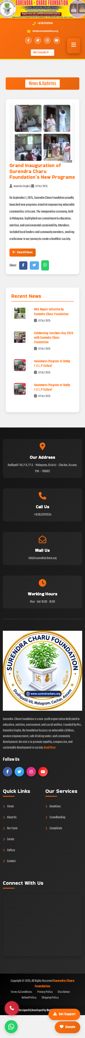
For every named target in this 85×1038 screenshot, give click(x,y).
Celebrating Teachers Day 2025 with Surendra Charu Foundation (53, 338)
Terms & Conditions (21, 991)
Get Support (67, 1014)
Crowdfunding (57, 817)
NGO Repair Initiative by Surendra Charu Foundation (51, 312)
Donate (70, 1027)
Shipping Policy (50, 997)
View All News (25, 252)
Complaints (56, 828)
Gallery (11, 850)
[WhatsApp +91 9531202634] (11, 1026)
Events (10, 839)
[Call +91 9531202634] (12, 1008)
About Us (12, 817)
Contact (11, 861)
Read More (50, 747)
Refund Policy (29, 997)
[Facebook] (28, 40)
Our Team (12, 828)
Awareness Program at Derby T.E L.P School (52, 364)
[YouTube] (56, 40)
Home (10, 806)
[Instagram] (47, 40)
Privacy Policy (45, 991)
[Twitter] (37, 40)
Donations (55, 806)
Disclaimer (64, 991)
